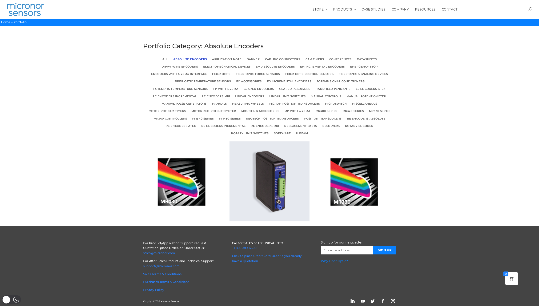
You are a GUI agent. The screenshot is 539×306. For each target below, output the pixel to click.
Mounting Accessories (260, 111)
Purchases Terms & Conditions (166, 282)
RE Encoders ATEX (181, 126)
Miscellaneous (364, 103)
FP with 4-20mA (225, 88)
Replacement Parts (300, 126)
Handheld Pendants (332, 88)
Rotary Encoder (359, 126)
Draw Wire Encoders (179, 66)
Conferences (340, 59)
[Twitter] (372, 301)
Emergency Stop (364, 66)
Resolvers (331, 126)
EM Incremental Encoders (322, 66)
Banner (253, 59)
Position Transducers (323, 118)
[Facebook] (383, 301)
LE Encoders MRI (216, 96)
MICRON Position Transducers (294, 103)
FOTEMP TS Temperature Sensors (180, 88)
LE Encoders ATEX (371, 88)
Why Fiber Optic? (334, 261)
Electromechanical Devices (227, 66)
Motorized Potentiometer (213, 111)
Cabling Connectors (282, 59)
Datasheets (367, 59)
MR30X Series (326, 111)
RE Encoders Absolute (366, 118)
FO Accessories (249, 81)
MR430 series (230, 118)
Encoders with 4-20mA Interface (179, 74)
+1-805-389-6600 (244, 248)
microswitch (336, 103)
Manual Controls (326, 96)
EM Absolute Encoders (275, 66)
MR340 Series (203, 118)
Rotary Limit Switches (249, 133)
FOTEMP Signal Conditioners (340, 81)
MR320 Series (353, 111)
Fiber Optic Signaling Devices (363, 74)
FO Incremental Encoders (289, 81)
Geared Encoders (259, 88)
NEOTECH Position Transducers (272, 118)
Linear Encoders (249, 96)
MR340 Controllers (170, 118)
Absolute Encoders (190, 59)
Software (282, 133)
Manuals (219, 103)
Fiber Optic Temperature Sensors (203, 81)
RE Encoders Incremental (223, 126)
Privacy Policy (153, 290)
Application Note (226, 59)
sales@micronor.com (159, 253)
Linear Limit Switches (287, 96)
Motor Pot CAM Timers (167, 111)
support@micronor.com (161, 266)
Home (5, 22)
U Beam (302, 133)
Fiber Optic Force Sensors (258, 74)
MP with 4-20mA (297, 111)
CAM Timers (315, 59)
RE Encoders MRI (265, 126)
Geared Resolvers (294, 88)
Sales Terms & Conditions (162, 274)
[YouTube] (362, 301)
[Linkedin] (352, 301)
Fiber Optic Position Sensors (309, 74)
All (165, 59)
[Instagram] (393, 301)
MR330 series (379, 111)
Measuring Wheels (248, 103)
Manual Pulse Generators (184, 103)
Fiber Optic (221, 74)
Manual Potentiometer (366, 96)
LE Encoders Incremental (175, 96)
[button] (11, 299)
